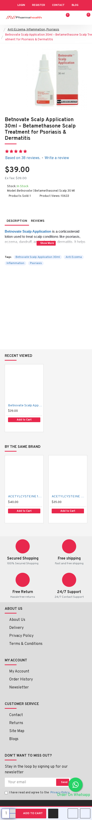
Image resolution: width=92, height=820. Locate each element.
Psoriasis (36, 263)
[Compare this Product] (24, 427)
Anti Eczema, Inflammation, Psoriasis (33, 30)
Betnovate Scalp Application (28, 231)
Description (17, 221)
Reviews (37, 221)
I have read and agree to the (39, 793)
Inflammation (15, 263)
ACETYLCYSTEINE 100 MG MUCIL (25, 496)
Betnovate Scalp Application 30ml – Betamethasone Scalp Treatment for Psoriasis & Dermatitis (25, 406)
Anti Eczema (74, 257)
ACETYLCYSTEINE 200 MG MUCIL (69, 496)
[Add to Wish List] (14, 426)
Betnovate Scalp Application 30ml (38, 257)
